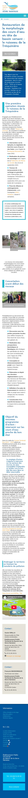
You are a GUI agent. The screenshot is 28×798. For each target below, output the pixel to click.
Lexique (5, 733)
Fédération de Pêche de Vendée (16, 162)
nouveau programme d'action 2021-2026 (12, 529)
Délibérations (7, 716)
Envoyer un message (14, 656)
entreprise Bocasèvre (15, 151)
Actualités (6, 19)
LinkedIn (5, 744)
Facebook (6, 742)
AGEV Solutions (13, 193)
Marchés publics (8, 714)
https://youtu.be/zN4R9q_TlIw (12, 593)
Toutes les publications (9, 734)
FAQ (10, 733)
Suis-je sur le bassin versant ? (12, 738)
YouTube (5, 740)
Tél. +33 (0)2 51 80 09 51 (14, 777)
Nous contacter (14, 787)
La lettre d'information (9, 731)
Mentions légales (8, 718)
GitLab (5, 746)
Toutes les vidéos (8, 736)
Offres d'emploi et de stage (11, 712)
